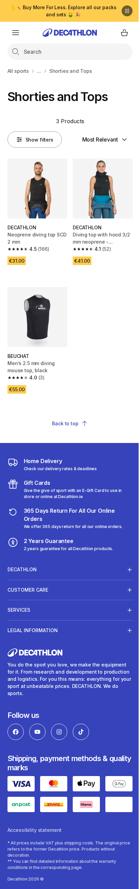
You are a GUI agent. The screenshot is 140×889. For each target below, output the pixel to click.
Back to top (65, 423)
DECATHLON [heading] (22, 564)
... (39, 71)
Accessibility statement (34, 861)
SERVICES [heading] (18, 605)
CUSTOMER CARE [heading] (27, 585)
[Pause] (127, 10)
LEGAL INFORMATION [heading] (32, 625)
